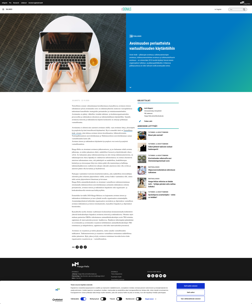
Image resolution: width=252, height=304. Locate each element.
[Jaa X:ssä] (81, 247)
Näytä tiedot (149, 299)
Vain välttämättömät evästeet (191, 299)
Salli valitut (191, 292)
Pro (10, 3)
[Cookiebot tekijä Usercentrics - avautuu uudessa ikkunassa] (57, 300)
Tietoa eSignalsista (116, 274)
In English (218, 9)
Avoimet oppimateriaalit (36, 3)
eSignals (4, 3)
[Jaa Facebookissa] (77, 247)
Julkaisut (24, 3)
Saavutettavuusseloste (117, 279)
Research (16, 3)
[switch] (103, 298)
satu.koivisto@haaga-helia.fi (96, 276)
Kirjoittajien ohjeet (116, 277)
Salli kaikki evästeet (190, 286)
